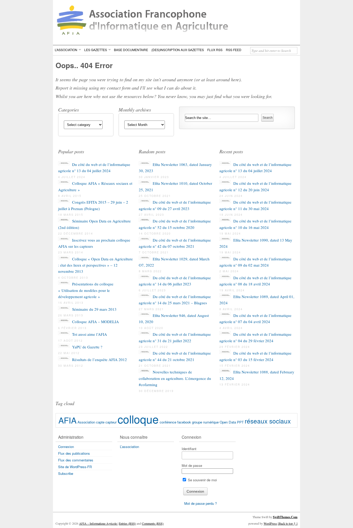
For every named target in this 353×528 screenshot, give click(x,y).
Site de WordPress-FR (75, 466)
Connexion (66, 446)
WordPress (270, 523)
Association (86, 422)
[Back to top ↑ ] (287, 523)
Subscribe (65, 473)
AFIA (67, 420)
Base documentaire (131, 49)
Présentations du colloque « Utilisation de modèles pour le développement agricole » (85, 290)
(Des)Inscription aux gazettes (177, 49)
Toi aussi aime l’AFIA (89, 334)
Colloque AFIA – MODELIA (95, 321)
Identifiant (189, 448)
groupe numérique (205, 422)
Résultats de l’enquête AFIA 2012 (99, 359)
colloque (138, 419)
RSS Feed (233, 49)
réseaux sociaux (268, 420)
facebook (184, 422)
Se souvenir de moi (202, 479)
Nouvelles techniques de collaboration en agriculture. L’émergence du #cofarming (175, 378)
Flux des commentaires (75, 460)
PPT (240, 422)
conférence (168, 422)
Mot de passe (192, 465)
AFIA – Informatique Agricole (98, 523)
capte (100, 422)
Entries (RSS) (127, 523)
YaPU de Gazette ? (87, 346)
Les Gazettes (95, 49)
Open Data (228, 422)
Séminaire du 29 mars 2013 (94, 309)
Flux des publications (74, 453)
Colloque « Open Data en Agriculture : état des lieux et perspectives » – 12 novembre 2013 (95, 265)
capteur (111, 422)
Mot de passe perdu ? (200, 503)
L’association (66, 49)
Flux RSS (214, 49)
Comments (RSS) (153, 523)
